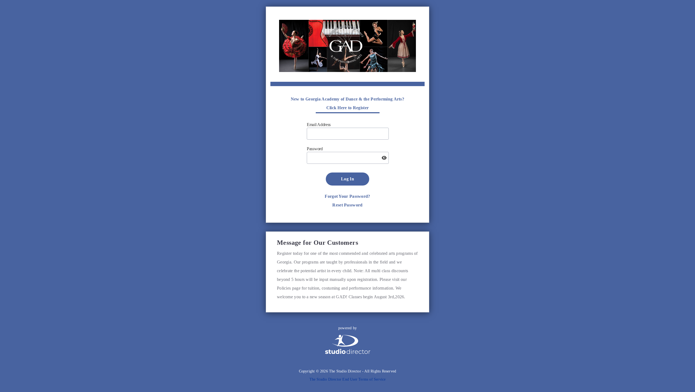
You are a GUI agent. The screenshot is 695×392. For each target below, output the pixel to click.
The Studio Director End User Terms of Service (347, 379)
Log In (347, 179)
